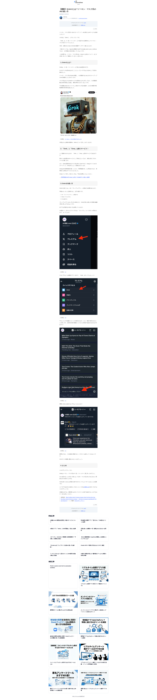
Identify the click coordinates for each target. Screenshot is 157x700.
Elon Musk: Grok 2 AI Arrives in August (69, 499)
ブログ (78, 4)
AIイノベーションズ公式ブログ (79, 696)
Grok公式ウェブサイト (79, 500)
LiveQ (85, 22)
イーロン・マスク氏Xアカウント (73, 139)
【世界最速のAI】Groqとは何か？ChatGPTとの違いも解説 (75, 177)
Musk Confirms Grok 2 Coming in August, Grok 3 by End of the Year (80, 497)
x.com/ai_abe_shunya (83, 18)
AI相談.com (83, 25)
